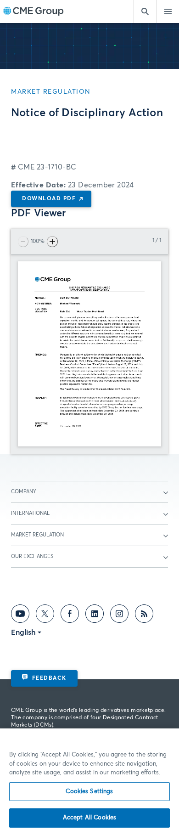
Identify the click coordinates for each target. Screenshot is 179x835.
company (23, 491)
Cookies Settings (89, 792)
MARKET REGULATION (37, 534)
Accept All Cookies (89, 818)
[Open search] (144, 11)
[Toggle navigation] (167, 11)
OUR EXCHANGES (32, 556)
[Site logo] (33, 12)
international (30, 513)
